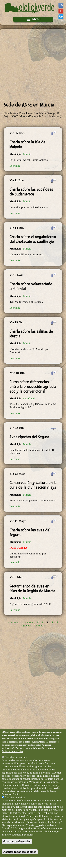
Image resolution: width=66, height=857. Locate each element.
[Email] (60, 16)
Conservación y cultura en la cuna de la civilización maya (33, 485)
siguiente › (27, 625)
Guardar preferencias (17, 841)
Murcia (27, 154)
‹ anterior (28, 622)
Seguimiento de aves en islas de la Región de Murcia (32, 588)
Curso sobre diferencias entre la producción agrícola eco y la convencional (33, 386)
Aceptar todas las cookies (19, 851)
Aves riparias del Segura (29, 437)
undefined (29, 398)
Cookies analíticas (15, 797)
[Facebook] (60, 5)
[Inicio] (30, 14)
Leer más (15, 165)
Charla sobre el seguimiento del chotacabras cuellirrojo (33, 239)
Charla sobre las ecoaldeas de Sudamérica (31, 191)
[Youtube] (60, 11)
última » (40, 625)
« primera (13, 622)
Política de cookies (12, 751)
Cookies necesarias (16, 757)
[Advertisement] (33, 65)
